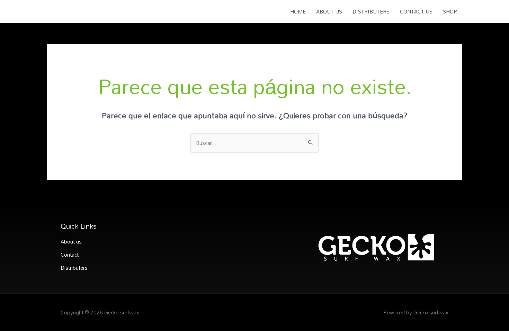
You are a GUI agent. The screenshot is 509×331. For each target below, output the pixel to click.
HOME (298, 11)
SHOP (450, 11)
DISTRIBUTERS (371, 11)
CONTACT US (416, 11)
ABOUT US (329, 11)
